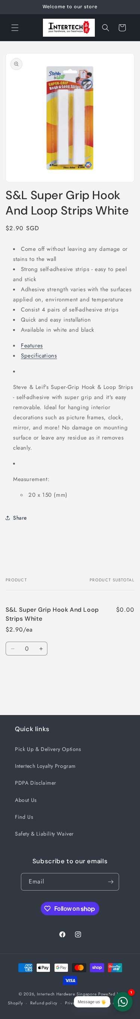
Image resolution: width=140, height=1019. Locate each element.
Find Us (24, 817)
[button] (15, 27)
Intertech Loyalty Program (45, 766)
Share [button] (20, 517)
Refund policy (43, 1003)
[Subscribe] (110, 882)
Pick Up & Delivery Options (48, 749)
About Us (26, 800)
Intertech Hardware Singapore (67, 994)
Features (32, 345)
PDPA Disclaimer (35, 783)
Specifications (39, 356)
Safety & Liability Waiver (44, 833)
